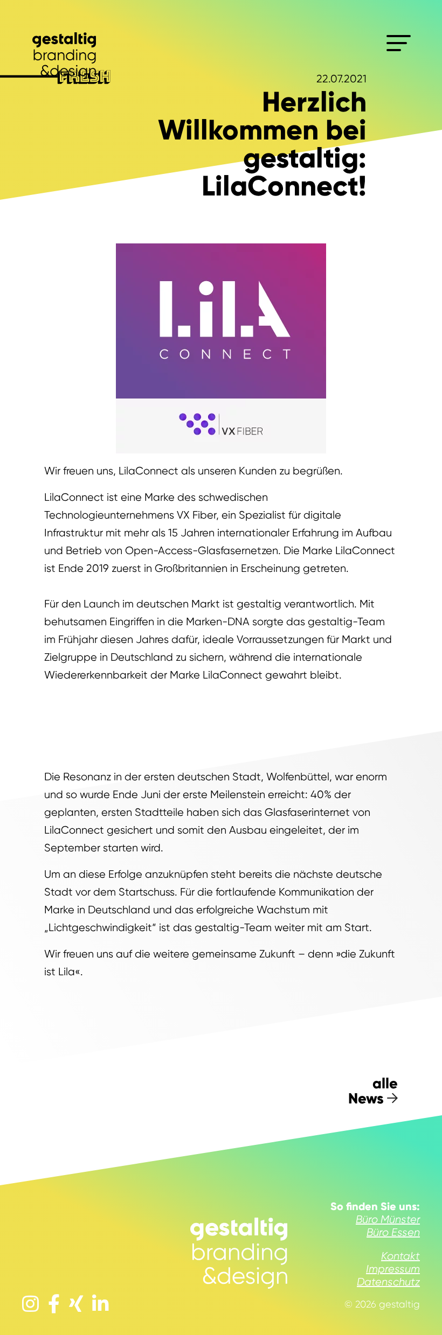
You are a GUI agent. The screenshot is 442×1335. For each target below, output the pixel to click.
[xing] (76, 1304)
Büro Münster (388, 1219)
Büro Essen (393, 1232)
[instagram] (30, 1304)
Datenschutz (388, 1282)
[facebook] (54, 1304)
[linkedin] (100, 1304)
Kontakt (400, 1256)
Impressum (393, 1269)
